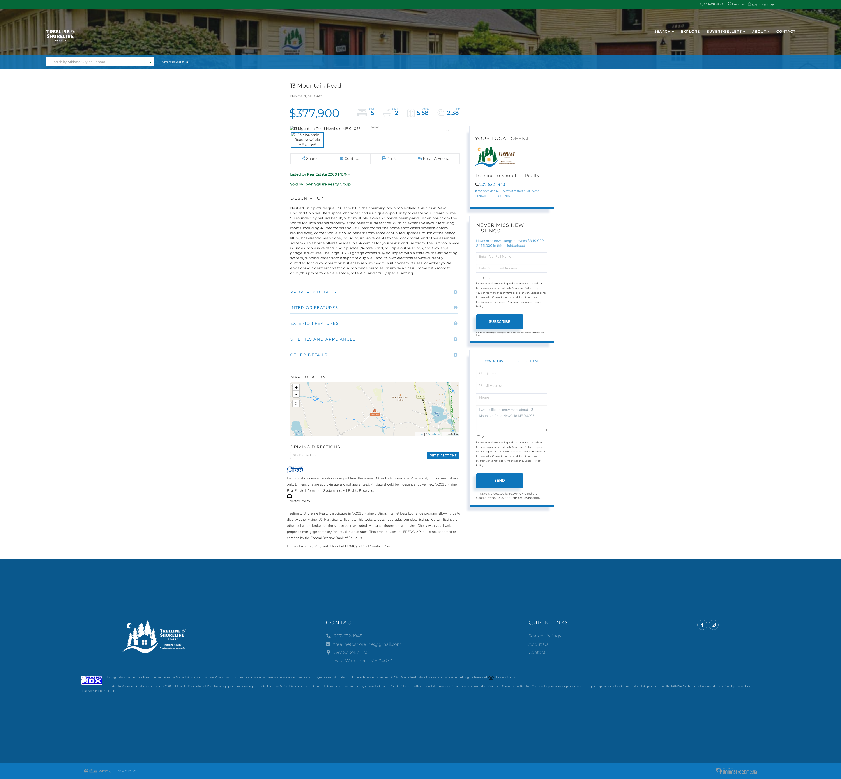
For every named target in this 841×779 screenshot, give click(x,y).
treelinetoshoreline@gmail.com (367, 644)
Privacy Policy (299, 501)
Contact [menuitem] (786, 31)
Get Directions (443, 455)
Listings (305, 546)
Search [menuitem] (662, 31)
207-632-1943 (713, 4)
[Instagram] (713, 625)
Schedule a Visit (529, 361)
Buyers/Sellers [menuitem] (724, 31)
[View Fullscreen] (296, 403)
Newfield (339, 546)
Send (500, 480)
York (325, 546)
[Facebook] (702, 625)
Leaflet (420, 434)
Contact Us (483, 196)
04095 (354, 546)
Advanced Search (173, 61)
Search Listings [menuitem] (544, 636)
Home (291, 546)
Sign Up (768, 4)
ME (316, 546)
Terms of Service (521, 498)
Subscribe (499, 321)
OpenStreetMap (436, 434)
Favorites (738, 4)
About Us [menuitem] (538, 644)
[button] (149, 61)
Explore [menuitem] (690, 31)
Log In (756, 4)
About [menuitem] (759, 31)
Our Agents (502, 196)
